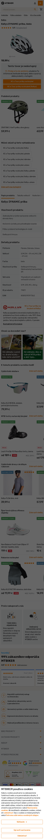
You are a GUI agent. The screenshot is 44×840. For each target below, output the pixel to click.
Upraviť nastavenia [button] (22, 830)
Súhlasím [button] (22, 822)
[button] (8, 813)
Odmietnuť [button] (22, 836)
